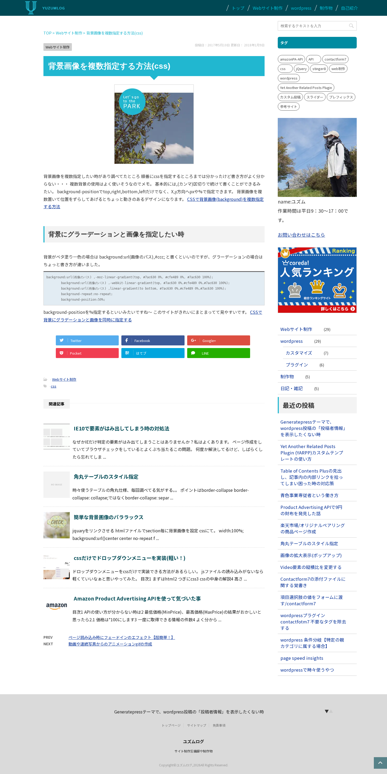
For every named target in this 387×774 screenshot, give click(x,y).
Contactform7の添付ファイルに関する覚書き (313, 582)
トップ (238, 8)
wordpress (301, 8)
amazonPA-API (291, 59)
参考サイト (288, 106)
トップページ (171, 725)
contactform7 (335, 59)
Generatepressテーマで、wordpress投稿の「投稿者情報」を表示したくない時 (312, 428)
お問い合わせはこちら (301, 234)
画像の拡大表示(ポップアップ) (311, 555)
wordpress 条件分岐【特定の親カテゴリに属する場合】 (312, 643)
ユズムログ (193, 741)
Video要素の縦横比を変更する (311, 567)
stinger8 (319, 68)
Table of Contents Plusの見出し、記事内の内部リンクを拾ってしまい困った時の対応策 (311, 477)
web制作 (338, 68)
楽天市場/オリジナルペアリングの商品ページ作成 (312, 528)
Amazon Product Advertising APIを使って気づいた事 (137, 598)
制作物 (326, 8)
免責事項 (219, 725)
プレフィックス (341, 97)
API (311, 59)
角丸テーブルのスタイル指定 (106, 476)
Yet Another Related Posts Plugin (306, 87)
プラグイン (297, 364)
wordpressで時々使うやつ (307, 670)
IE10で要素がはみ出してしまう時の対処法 (121, 428)
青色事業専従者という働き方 (309, 495)
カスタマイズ (299, 353)
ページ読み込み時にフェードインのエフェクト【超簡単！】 (121, 637)
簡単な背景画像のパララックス (108, 517)
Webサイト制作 (267, 8)
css (53, 386)
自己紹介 (349, 8)
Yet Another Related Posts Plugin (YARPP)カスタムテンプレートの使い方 (311, 452)
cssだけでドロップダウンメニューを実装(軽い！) (130, 558)
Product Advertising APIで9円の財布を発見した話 (311, 510)
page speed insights (301, 658)
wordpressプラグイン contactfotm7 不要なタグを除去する (313, 621)
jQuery (301, 68)
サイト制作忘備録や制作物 (193, 751)
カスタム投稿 (290, 97)
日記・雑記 (291, 388)
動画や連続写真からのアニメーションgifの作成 (110, 644)
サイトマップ (196, 725)
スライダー (314, 97)
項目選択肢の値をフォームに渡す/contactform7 (311, 600)
